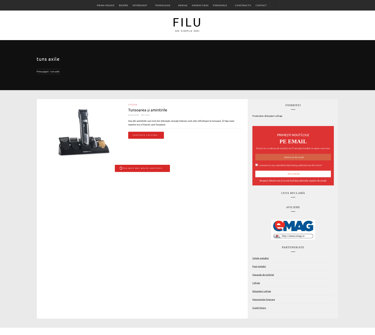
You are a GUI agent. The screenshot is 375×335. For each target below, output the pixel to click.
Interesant (140, 5)
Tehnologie (163, 5)
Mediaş (183, 5)
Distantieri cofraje (261, 291)
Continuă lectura (145, 135)
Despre (123, 5)
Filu (187, 22)
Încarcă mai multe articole (143, 168)
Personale (220, 5)
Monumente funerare (263, 299)
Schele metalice (260, 258)
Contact (261, 5)
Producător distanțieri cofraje (267, 115)
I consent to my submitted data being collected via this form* (290, 165)
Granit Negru (259, 307)
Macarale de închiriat (263, 274)
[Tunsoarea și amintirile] (82, 131)
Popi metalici (259, 266)
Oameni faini (200, 5)
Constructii (243, 5)
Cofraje (256, 282)
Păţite (133, 105)
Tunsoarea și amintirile (147, 110)
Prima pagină (106, 5)
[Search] (275, 5)
